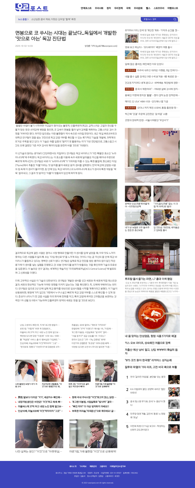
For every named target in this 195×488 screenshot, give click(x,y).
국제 (128, 8)
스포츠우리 (159, 8)
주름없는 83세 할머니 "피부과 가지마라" (89, 325)
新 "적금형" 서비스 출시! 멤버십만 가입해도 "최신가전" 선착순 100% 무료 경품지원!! (40, 340)
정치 (109, 8)
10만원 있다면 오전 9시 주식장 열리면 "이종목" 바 (92, 347)
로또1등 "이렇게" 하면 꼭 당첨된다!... (35, 329)
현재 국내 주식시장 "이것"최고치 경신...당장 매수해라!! (94, 397)
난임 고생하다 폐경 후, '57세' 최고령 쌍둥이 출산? (40, 325)
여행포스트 (172, 8)
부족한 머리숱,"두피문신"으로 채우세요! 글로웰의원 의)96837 (94, 411)
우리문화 (138, 8)
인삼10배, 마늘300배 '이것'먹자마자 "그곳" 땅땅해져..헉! (40, 343)
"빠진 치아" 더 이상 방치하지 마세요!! (90, 406)
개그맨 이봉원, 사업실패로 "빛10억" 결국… (90, 332)
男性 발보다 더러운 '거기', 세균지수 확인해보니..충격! (40, 397)
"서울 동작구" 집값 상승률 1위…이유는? (88, 336)
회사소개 (72, 466)
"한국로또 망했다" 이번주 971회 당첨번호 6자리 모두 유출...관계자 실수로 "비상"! (40, 347)
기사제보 (83, 466)
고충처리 (103, 466)
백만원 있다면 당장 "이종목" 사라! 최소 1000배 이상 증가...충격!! (40, 336)
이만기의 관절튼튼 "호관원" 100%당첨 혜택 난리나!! (92, 343)
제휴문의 (93, 466)
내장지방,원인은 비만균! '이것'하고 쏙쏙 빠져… (40, 402)
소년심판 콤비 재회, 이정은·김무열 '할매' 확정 (53, 19)
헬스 (148, 8)
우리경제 (118, 8)
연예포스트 (86, 8)
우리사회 (99, 8)
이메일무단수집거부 (118, 466)
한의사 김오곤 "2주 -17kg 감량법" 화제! (89, 340)
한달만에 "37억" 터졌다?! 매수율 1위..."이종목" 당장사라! (92, 329)
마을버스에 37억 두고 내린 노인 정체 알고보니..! (40, 332)
